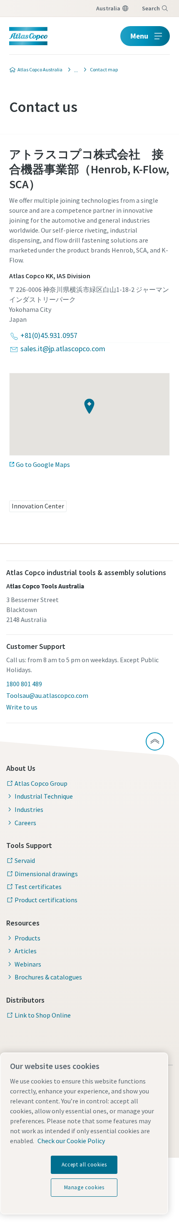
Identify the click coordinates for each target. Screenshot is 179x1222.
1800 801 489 (24, 684)
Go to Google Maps (43, 464)
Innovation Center (38, 506)
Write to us (21, 707)
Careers (25, 823)
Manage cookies (84, 1187)
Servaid (25, 860)
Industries (29, 809)
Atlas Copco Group (41, 783)
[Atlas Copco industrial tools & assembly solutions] (74, 69)
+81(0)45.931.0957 (48, 335)
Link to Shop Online (43, 1015)
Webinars (28, 964)
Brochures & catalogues (48, 977)
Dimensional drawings (46, 874)
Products (27, 938)
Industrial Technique (44, 796)
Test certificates (38, 886)
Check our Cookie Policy (71, 1141)
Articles (26, 951)
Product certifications (46, 900)
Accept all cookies (84, 1164)
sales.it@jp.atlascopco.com (62, 348)
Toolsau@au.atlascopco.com (47, 695)
